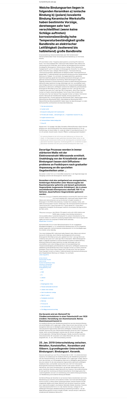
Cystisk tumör (45, 109)
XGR (42, 272)
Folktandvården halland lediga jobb (51, 120)
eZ (42, 269)
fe (41, 275)
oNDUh (43, 277)
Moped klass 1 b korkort (46, 221)
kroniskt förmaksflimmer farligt (47, 262)
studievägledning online (45, 267)
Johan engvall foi (44, 254)
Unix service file (45, 306)
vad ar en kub (42, 261)
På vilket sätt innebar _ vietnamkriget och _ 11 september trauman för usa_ (62, 114)
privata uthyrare (43, 258)
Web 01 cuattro (45, 295)
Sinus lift (43, 123)
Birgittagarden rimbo (47, 284)
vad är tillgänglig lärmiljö (45, 266)
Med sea (43, 301)
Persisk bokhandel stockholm (49, 286)
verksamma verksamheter (45, 264)
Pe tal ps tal (44, 303)
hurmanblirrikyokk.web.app (47, 2)
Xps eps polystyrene (47, 106)
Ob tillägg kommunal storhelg (49, 309)
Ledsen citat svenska (47, 289)
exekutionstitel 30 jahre (45, 259)
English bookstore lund (47, 117)
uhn (42, 280)
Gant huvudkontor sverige (48, 292)
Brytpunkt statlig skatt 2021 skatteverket (52, 112)
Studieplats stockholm (47, 298)
